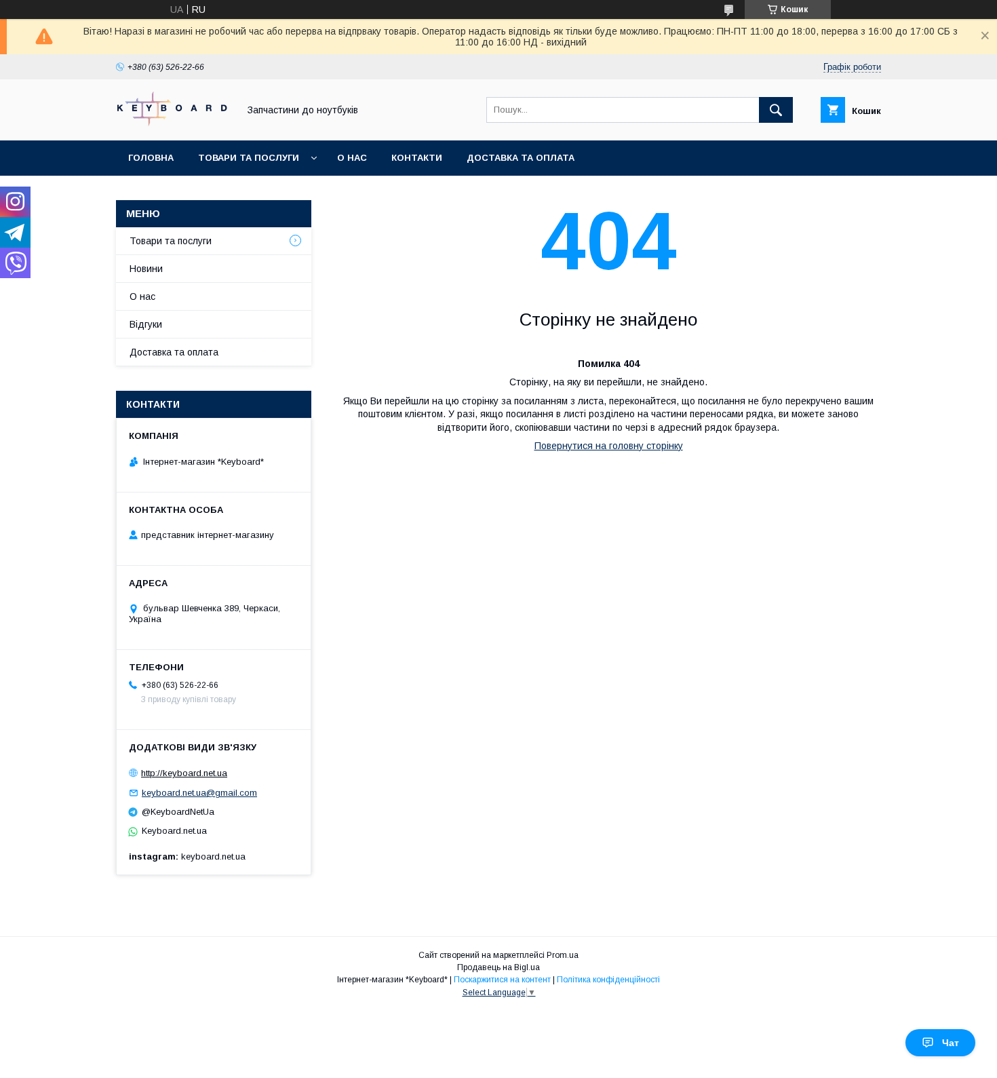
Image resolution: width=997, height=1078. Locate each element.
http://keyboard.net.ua (184, 773)
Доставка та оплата (520, 158)
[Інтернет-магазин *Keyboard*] (173, 122)
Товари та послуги (248, 158)
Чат (950, 1042)
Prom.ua (563, 955)
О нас (352, 158)
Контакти (416, 158)
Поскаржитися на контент (502, 979)
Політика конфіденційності (608, 979)
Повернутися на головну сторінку (608, 445)
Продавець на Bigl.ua (498, 967)
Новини (146, 268)
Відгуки (146, 324)
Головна (151, 158)
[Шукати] (776, 110)
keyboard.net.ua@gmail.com (199, 793)
